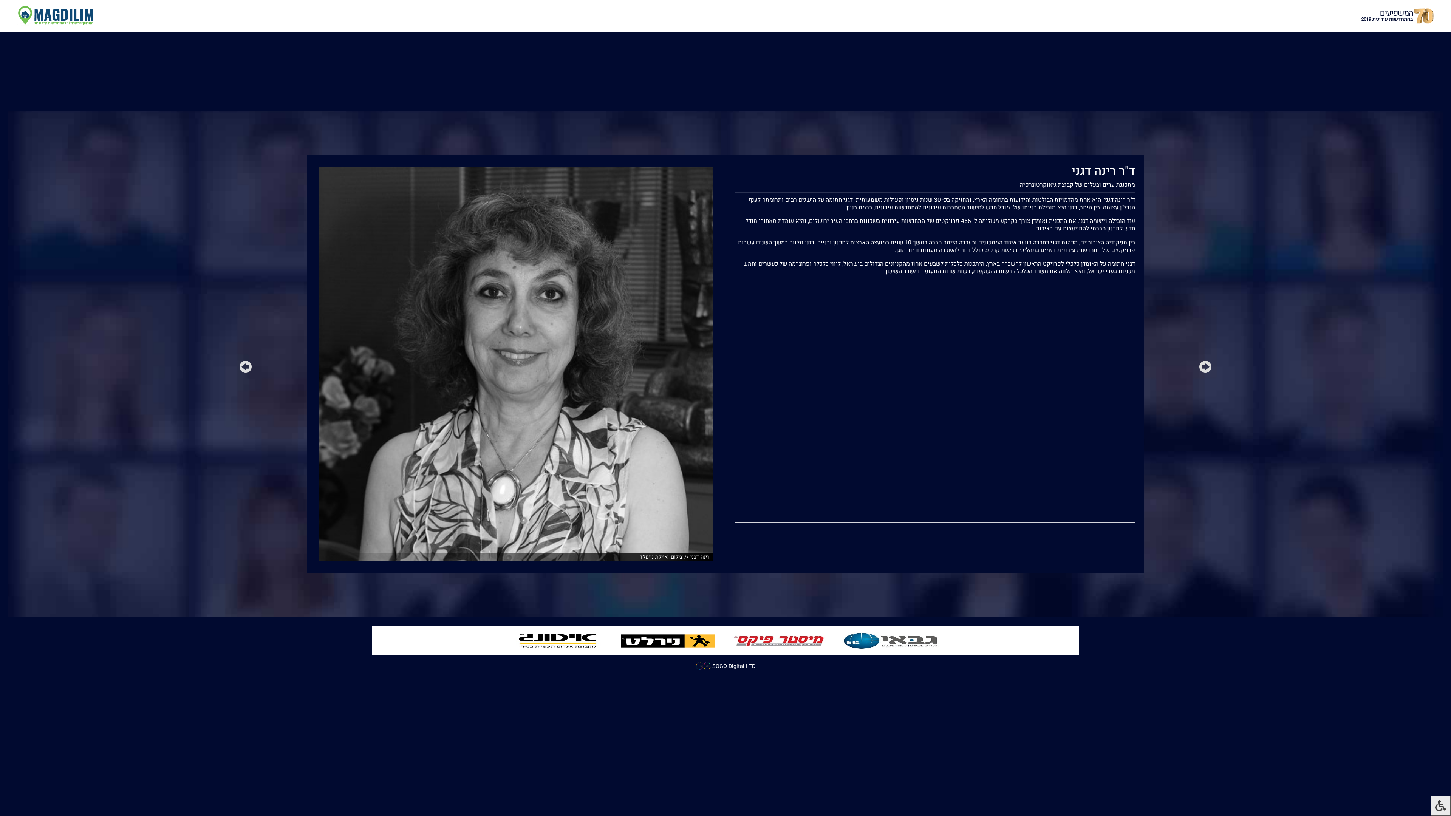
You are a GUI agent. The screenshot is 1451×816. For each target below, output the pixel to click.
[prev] (1205, 368)
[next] (246, 368)
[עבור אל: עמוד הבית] (55, 16)
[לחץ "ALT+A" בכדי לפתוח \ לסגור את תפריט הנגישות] (1441, 806)
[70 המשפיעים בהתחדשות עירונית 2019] (1397, 16)
